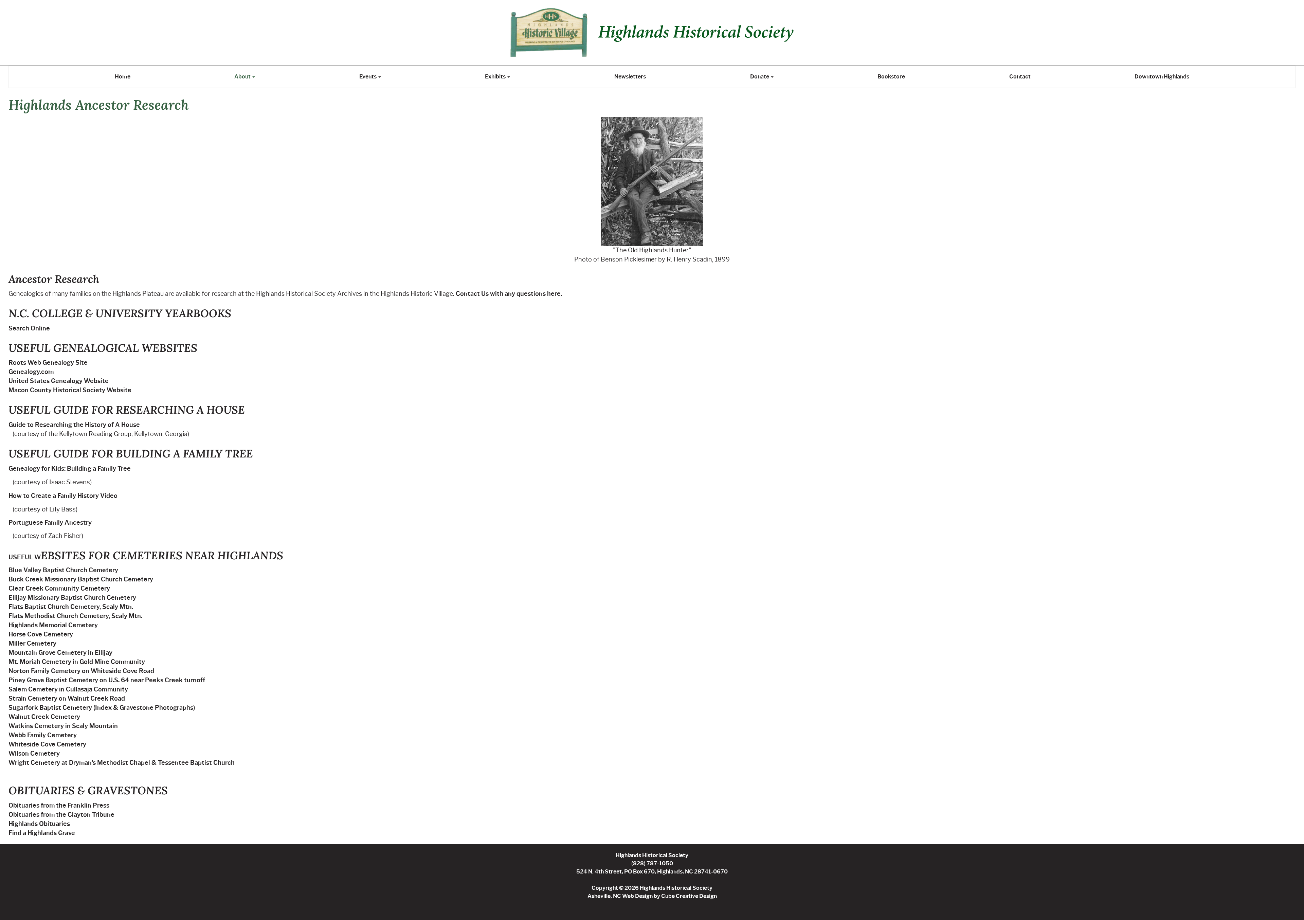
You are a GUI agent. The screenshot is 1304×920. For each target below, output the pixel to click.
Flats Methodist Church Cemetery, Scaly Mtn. (75, 616)
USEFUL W (24, 557)
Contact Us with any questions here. (509, 293)
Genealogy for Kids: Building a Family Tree (69, 468)
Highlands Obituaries (39, 824)
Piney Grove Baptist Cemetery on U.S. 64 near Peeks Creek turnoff (106, 680)
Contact (1020, 76)
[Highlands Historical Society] (652, 32)
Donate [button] (760, 76)
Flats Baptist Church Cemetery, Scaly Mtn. (70, 607)
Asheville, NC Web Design (620, 896)
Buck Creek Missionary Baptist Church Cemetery (80, 579)
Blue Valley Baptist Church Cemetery (63, 570)
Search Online (29, 328)
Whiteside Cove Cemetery (47, 744)
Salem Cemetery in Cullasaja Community (68, 689)
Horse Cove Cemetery (40, 634)
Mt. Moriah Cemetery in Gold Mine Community (76, 662)
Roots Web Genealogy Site (48, 362)
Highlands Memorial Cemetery (53, 625)
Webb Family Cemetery (42, 735)
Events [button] (368, 76)
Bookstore (891, 76)
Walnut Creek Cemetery (44, 717)
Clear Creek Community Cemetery (59, 588)
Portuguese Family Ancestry (50, 522)
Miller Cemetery (32, 643)
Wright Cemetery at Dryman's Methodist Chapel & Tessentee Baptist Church (121, 762)
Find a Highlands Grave (41, 833)
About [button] (243, 76)
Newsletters (630, 76)
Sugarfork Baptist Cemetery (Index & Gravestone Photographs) (101, 707)
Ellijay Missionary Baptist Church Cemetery (72, 597)
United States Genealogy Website (58, 381)
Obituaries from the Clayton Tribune (61, 814)
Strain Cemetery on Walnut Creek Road (66, 698)
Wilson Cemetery (34, 753)
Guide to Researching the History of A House (74, 425)
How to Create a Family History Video (62, 496)
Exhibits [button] (496, 76)
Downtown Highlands (1162, 76)
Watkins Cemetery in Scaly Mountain (63, 726)
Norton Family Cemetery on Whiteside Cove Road (81, 671)
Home (122, 76)
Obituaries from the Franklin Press (58, 805)
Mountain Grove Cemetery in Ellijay (60, 652)
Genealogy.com (31, 372)
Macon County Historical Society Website (69, 390)
